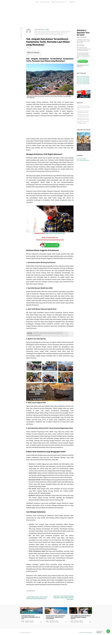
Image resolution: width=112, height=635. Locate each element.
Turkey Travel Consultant (41, 29)
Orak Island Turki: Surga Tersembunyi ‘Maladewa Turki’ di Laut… (30, 617)
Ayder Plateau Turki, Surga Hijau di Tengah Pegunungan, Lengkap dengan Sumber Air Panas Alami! (64, 597)
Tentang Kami (72, 1)
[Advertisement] (39, 9)
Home (37, 1)
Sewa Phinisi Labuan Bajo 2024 (83, 160)
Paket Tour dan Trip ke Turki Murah (86, 632)
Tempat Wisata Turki (31, 590)
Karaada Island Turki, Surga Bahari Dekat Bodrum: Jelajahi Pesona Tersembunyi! (55, 617)
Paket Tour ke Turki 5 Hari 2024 (83, 76)
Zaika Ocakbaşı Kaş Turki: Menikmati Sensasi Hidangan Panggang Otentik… (81, 617)
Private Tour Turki (44, 1)
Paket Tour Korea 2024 (81, 158)
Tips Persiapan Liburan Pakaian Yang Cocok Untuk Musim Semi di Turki (83, 107)
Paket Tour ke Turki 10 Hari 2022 (83, 83)
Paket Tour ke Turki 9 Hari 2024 (83, 82)
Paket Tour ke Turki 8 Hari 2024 (83, 80)
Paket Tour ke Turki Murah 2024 (55, 233)
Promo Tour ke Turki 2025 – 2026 (59, 1)
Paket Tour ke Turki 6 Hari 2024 (83, 77)
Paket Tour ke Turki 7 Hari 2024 (83, 79)
